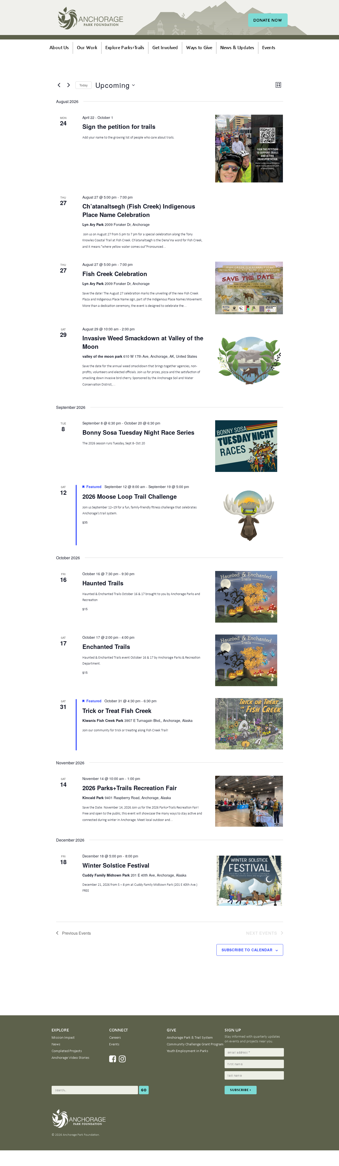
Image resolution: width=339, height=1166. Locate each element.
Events (268, 47)
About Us (59, 47)
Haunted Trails (102, 583)
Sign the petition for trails (118, 126)
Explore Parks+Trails (124, 47)
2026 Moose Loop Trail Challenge (129, 496)
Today (83, 85)
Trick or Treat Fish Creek (116, 710)
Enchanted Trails (106, 646)
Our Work (87, 47)
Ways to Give (199, 47)
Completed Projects (67, 1051)
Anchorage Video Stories (70, 1058)
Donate (267, 20)
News (56, 1044)
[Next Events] (69, 85)
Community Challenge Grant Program (195, 1044)
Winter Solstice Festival (115, 865)
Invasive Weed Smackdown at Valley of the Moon (142, 342)
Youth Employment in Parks (187, 1051)
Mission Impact (63, 1037)
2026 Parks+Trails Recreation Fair (129, 787)
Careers (115, 1037)
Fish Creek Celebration (114, 273)
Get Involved (165, 47)
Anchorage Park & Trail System (190, 1037)
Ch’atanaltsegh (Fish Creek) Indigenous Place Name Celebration (138, 210)
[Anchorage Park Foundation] (91, 19)
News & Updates (237, 47)
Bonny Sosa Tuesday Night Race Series (138, 432)
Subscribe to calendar (247, 949)
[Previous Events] (59, 85)
